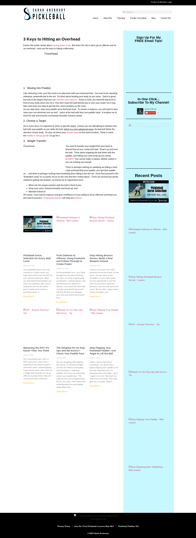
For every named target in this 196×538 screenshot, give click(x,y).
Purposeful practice (52, 198)
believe (78, 198)
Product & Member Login (161, 2)
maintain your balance (66, 100)
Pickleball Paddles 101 (128, 526)
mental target (73, 132)
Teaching (121, 18)
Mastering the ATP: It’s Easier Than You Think (36, 349)
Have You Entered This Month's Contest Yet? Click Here (98, 27)
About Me (107, 18)
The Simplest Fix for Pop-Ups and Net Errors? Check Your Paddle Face (70, 351)
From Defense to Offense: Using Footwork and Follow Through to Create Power (70, 259)
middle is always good (37, 135)
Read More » (29, 296)
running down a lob (61, 45)
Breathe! (69, 159)
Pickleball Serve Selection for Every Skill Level (37, 258)
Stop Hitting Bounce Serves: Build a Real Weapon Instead (101, 258)
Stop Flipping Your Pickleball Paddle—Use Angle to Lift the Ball (103, 351)
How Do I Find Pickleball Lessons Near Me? (94, 526)
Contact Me (166, 18)
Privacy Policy (63, 526)
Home (95, 18)
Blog (153, 18)
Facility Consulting (138, 18)
